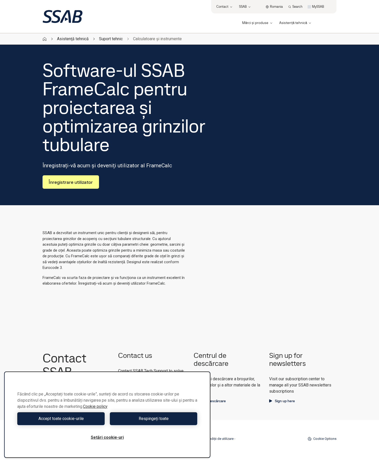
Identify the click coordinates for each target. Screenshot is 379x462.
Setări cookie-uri (107, 437)
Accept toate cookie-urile (61, 418)
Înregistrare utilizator (71, 182)
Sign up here (285, 401)
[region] (107, 415)
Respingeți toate (154, 418)
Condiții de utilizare (219, 439)
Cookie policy (95, 406)
